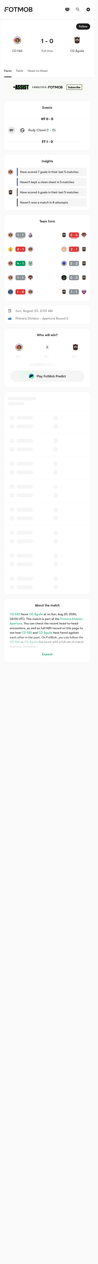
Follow (83, 26)
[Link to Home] (18, 9)
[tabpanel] (47, 341)
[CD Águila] (75, 350)
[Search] (77, 9)
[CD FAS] (19, 350)
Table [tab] (19, 70)
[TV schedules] (67, 9)
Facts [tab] (8, 70)
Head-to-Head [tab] (38, 70)
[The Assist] (47, 87)
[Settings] (88, 9)
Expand (47, 654)
